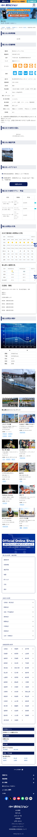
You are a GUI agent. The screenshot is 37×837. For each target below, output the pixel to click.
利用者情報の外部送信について (18, 829)
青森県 (16, 649)
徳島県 (27, 701)
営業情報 (6, 564)
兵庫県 (6, 691)
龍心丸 (25, 27)
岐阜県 (27, 677)
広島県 (6, 701)
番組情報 (4, 778)
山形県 (27, 653)
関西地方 (6, 621)
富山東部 (5, 749)
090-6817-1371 (16, 54)
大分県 (16, 715)
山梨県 (6, 677)
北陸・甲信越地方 (9, 612)
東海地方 (6, 616)
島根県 (16, 696)
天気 (5, 584)
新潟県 (27, 668)
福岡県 (6, 710)
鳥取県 (6, 696)
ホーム (6, 1)
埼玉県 (16, 663)
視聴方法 (33, 1)
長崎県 (27, 710)
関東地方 (6, 607)
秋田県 (16, 653)
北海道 (6, 649)
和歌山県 (27, 691)
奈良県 (16, 691)
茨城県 (16, 658)
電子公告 (17, 813)
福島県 (6, 658)
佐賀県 (16, 710)
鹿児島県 (6, 720)
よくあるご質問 (6, 790)
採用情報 (17, 818)
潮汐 (5, 589)
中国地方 (6, 626)
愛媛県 (16, 706)
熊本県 (6, 715)
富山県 (2, 23)
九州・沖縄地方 (8, 635)
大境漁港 (5, 741)
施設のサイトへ (16, 61)
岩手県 (27, 649)
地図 (5, 574)
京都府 (16, 687)
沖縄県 (16, 720)
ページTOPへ (18, 769)
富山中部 (16, 749)
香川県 (6, 706)
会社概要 (17, 810)
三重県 (27, 682)
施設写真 (6, 569)
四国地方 (6, 631)
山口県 (16, 701)
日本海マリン (13, 23)
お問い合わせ (18, 821)
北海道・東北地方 (9, 602)
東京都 (6, 668)
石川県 (16, 672)
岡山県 (27, 696)
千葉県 (27, 663)
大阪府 (27, 687)
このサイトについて (18, 826)
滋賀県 (6, 687)
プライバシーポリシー (18, 824)
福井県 (27, 672)
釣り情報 (4, 782)
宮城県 (6, 653)
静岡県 (6, 682)
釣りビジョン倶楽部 (18, 1)
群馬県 (6, 663)
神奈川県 (16, 668)
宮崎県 (27, 715)
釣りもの (6, 579)
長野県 (16, 677)
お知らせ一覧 (18, 815)
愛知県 (16, 682)
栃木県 (27, 658)
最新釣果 (6, 559)
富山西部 (7, 23)
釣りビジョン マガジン (8, 786)
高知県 (27, 706)
